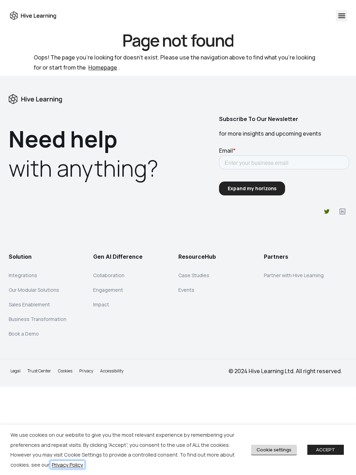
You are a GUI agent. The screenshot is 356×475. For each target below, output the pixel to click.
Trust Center (39, 371)
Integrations (23, 275)
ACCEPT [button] (325, 449)
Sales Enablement (29, 304)
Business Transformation (37, 319)
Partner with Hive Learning (294, 275)
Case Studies (193, 275)
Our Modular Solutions (34, 290)
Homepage (102, 67)
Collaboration (108, 275)
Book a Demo (24, 333)
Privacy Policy (67, 464)
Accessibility (111, 371)
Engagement (108, 290)
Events (186, 290)
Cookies (65, 371)
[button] (341, 16)
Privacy (86, 371)
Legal (15, 371)
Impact (101, 304)
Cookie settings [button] (274, 449)
